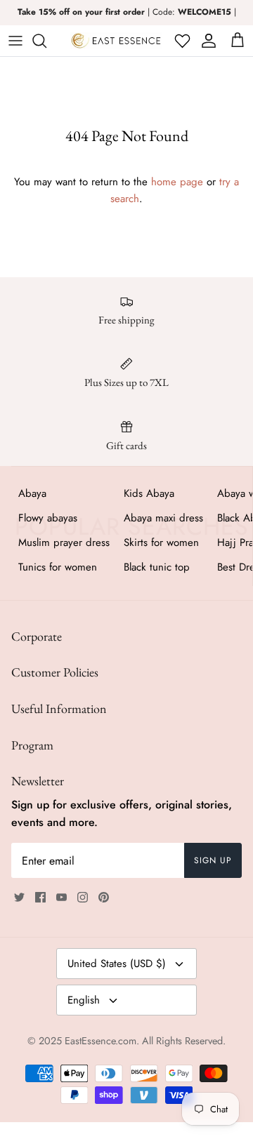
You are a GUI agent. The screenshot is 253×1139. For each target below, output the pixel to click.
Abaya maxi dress (163, 518)
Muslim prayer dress (64, 542)
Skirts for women (161, 542)
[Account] (206, 40)
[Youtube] (61, 897)
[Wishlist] (181, 40)
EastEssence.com (100, 1041)
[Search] (46, 40)
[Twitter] (19, 897)
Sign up (213, 860)
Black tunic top (157, 567)
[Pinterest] (103, 897)
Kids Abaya (149, 493)
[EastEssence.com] (116, 40)
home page (177, 181)
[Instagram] (82, 897)
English (83, 1000)
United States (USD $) (116, 963)
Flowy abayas (47, 518)
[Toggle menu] (15, 40)
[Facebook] (40, 897)
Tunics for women (57, 567)
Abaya (32, 493)
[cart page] (237, 40)
